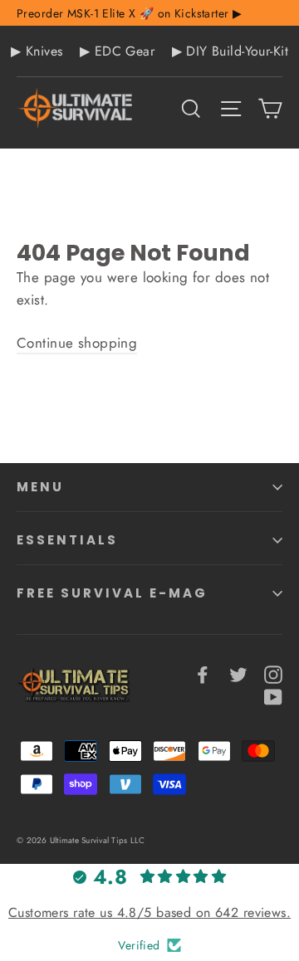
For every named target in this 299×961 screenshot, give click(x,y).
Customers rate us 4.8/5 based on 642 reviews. (149, 912)
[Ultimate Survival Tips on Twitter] (238, 672)
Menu (40, 486)
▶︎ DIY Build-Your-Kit (230, 51)
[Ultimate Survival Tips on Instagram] (273, 672)
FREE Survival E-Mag (112, 593)
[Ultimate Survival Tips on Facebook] (203, 672)
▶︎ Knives (36, 51)
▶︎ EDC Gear (117, 51)
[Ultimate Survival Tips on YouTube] (273, 696)
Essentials (67, 540)
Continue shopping (77, 343)
